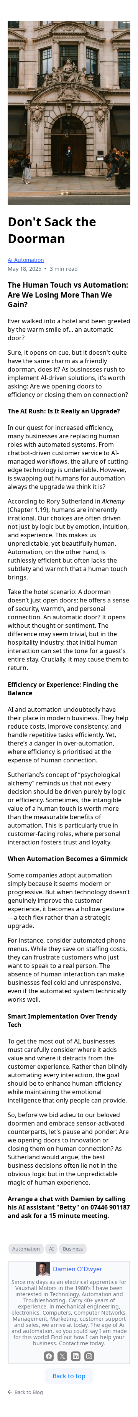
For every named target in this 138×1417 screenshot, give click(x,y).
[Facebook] (49, 1356)
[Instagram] (89, 1356)
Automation (26, 1248)
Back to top (69, 1376)
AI (51, 1248)
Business (73, 1248)
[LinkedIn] (75, 1356)
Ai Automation (26, 259)
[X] (62, 1356)
